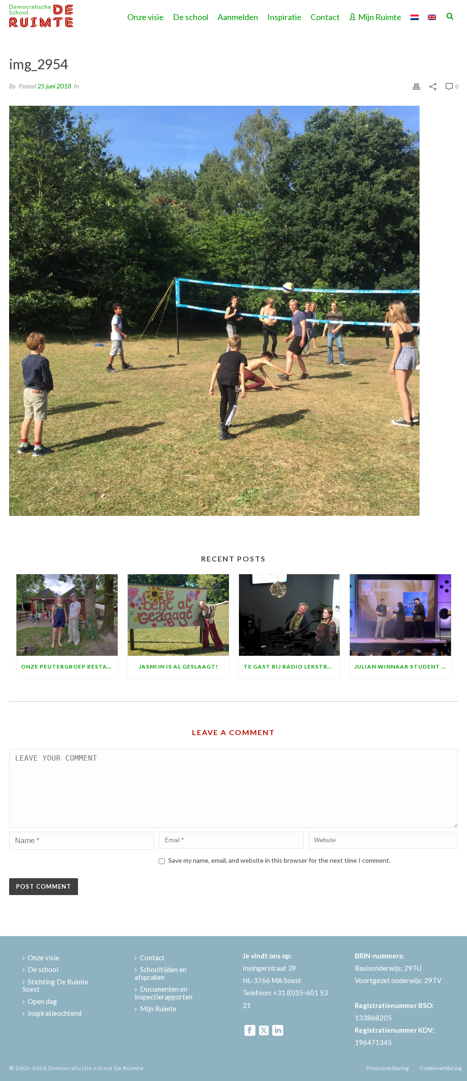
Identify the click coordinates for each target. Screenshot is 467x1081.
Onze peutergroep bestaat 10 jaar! (69, 666)
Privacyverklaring (387, 1068)
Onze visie (145, 17)
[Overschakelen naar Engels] (432, 16)
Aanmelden (238, 17)
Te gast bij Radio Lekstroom (292, 666)
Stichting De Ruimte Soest (55, 985)
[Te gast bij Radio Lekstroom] (289, 614)
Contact (325, 17)
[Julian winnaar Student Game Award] (400, 614)
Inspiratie (284, 17)
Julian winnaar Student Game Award (402, 666)
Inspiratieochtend (55, 1013)
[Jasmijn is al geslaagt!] (178, 614)
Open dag (42, 1001)
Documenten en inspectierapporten (163, 993)
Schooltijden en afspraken (161, 973)
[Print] (416, 85)
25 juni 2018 (54, 86)
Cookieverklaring (441, 1068)
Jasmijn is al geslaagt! (178, 666)
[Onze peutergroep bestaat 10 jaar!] (67, 614)
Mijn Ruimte (379, 17)
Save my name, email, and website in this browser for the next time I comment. (279, 860)
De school (190, 17)
